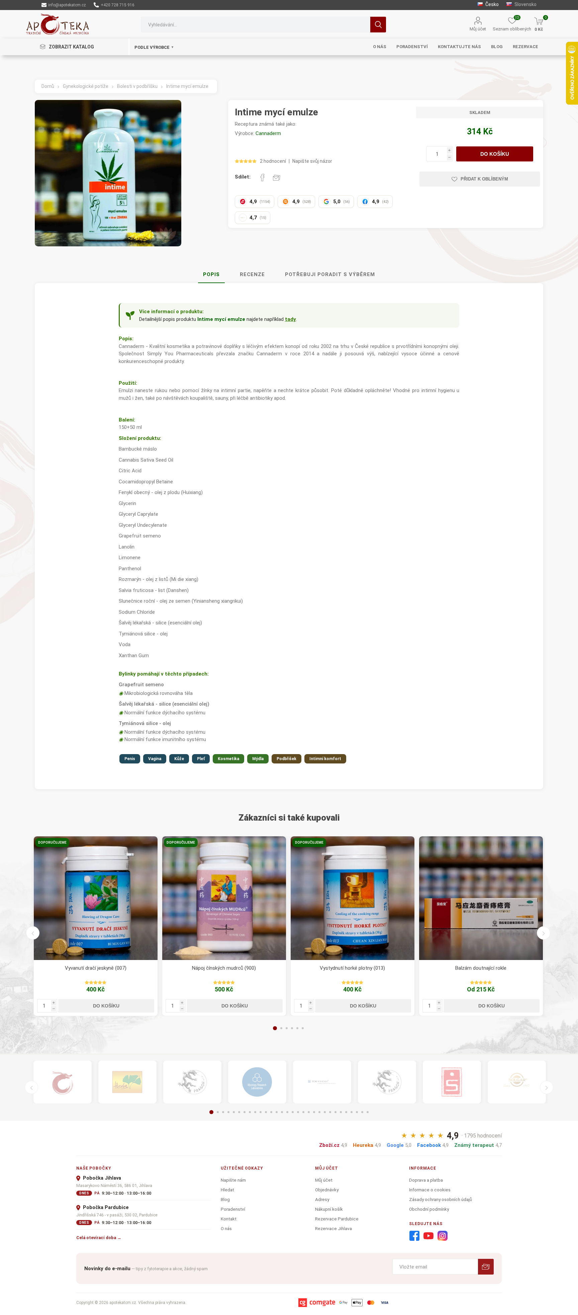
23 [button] (330, 1112)
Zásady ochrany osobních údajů (440, 1199)
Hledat (378, 24)
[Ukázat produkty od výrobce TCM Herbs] (127, 1082)
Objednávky (327, 1189)
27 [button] (352, 1112)
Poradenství (233, 1209)
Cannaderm (268, 133)
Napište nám (233, 1180)
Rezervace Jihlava (333, 1228)
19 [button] (309, 1112)
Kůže (179, 758)
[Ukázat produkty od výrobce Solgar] (516, 1082)
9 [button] (255, 1112)
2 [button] (281, 1028)
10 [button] (261, 1112)
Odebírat (486, 1267)
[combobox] (255, 24)
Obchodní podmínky (429, 1209)
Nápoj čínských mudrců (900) (224, 968)
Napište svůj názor (312, 161)
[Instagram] (442, 1236)
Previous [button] (32, 933)
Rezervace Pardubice (337, 1218)
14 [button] (282, 1112)
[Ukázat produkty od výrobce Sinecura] (451, 1082)
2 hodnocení (273, 161)
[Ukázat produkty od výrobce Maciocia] (192, 1082)
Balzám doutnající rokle (480, 968)
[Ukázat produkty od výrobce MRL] (257, 1082)
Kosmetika (228, 758)
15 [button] (287, 1112)
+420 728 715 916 (117, 5)
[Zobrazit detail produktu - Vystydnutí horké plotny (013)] (352, 898)
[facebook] (414, 1236)
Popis (211, 274)
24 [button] (335, 1112)
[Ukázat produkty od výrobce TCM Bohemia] (322, 1082)
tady (290, 319)
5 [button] (297, 1028)
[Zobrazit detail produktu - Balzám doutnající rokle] (481, 898)
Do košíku (494, 154)
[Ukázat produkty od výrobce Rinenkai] (62, 1082)
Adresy (322, 1199)
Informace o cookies (430, 1189)
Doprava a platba (426, 1180)
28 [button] (357, 1112)
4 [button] (292, 1028)
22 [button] (325, 1112)
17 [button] (298, 1112)
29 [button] (362, 1112)
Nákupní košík (329, 1209)
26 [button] (346, 1112)
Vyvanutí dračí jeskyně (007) (95, 968)
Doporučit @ (276, 177)
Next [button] (543, 933)
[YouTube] (428, 1236)
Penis (129, 758)
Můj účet (478, 28)
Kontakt (228, 1218)
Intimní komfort (325, 758)
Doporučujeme (52, 842)
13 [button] (277, 1112)
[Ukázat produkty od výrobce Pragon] (387, 1082)
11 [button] (266, 1112)
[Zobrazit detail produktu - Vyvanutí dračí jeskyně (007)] (96, 898)
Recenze (252, 274)
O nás (226, 1228)
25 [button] (341, 1112)
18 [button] (303, 1112)
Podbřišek (286, 758)
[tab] (211, 274)
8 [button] (250, 1112)
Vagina (154, 758)
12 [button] (271, 1112)
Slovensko (525, 4)
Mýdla (258, 758)
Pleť (201, 758)
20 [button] (314, 1112)
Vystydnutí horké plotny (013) (352, 968)
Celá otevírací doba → (98, 1237)
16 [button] (293, 1112)
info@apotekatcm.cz (66, 5)
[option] (95, 926)
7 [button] (245, 1112)
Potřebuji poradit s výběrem (330, 274)
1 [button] (275, 1028)
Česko (491, 4)
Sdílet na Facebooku (262, 177)
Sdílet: (243, 177)
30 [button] (368, 1112)
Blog (225, 1199)
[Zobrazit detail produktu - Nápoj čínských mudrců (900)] (224, 898)
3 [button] (287, 1028)
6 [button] (303, 1028)
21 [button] (319, 1112)
